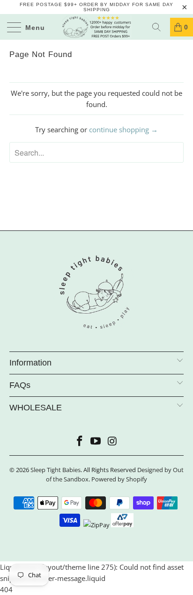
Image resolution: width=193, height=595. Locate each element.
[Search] (159, 27)
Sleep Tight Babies (55, 470)
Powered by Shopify (119, 479)
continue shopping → (123, 129)
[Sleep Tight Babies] (96, 27)
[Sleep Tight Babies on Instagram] (112, 441)
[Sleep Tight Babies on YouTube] (96, 441)
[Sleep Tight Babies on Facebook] (80, 441)
